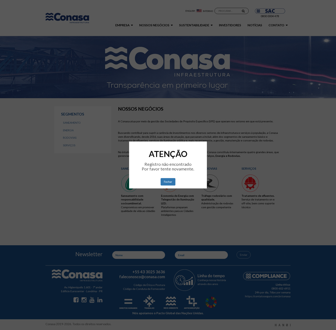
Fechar (168, 182)
